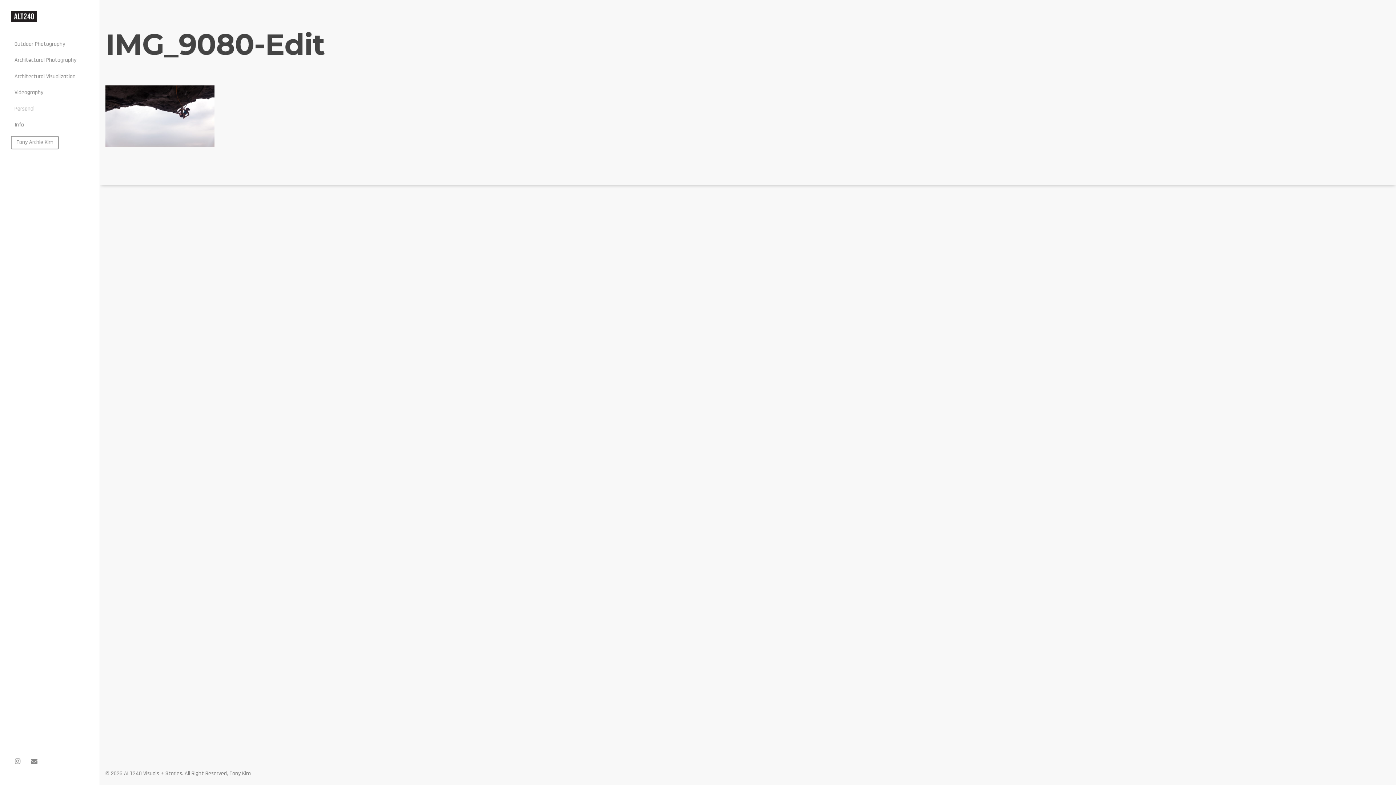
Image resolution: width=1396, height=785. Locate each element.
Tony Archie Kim (34, 142)
